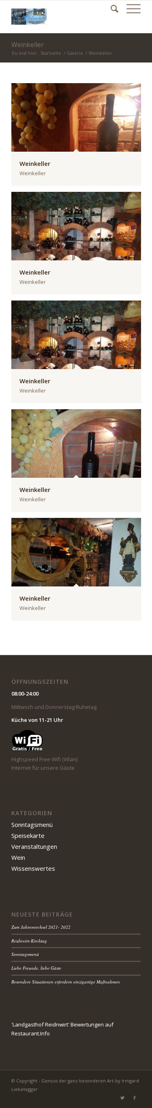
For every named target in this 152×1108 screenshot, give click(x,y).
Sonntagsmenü (32, 824)
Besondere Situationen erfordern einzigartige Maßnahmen (65, 982)
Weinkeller (27, 44)
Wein (18, 857)
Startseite (51, 53)
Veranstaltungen (34, 846)
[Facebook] (134, 1098)
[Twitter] (122, 1098)
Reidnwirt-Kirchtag (29, 941)
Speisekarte (28, 835)
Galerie (75, 53)
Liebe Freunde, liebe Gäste (36, 968)
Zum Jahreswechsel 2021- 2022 (41, 927)
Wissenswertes (33, 868)
